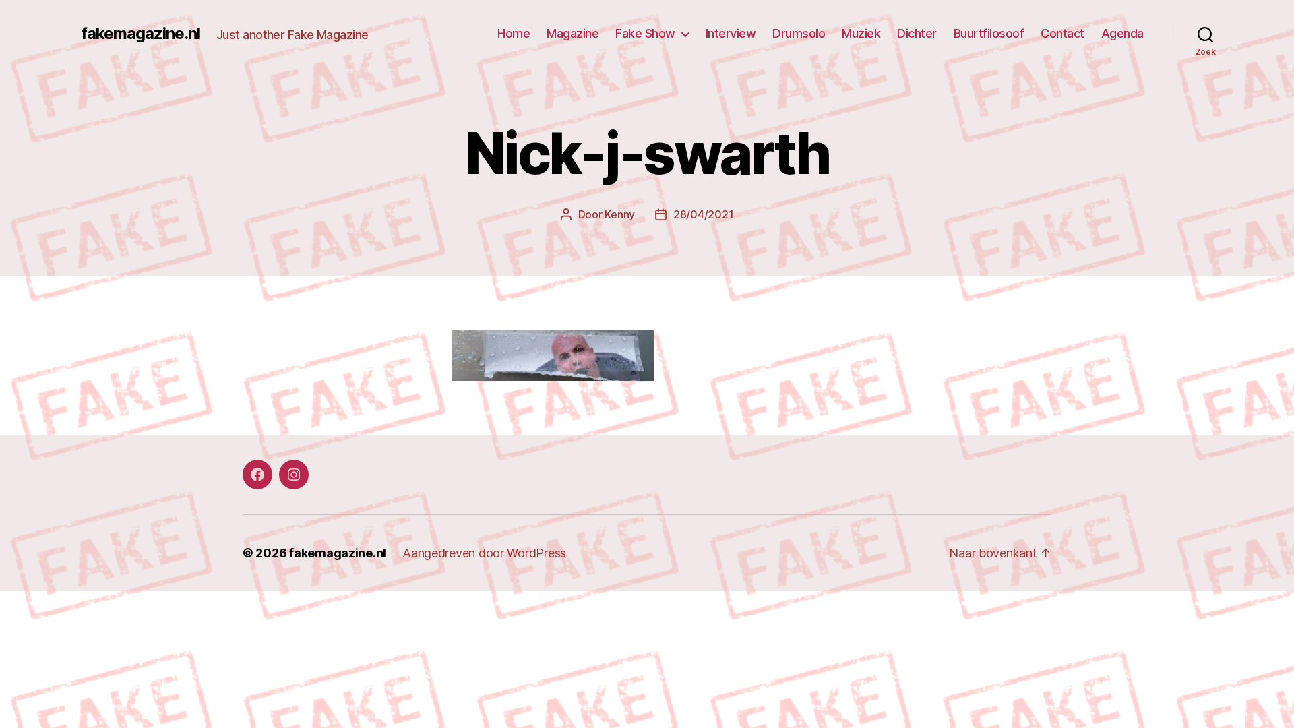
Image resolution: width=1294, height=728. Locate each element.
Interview (731, 33)
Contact (1062, 33)
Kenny (620, 214)
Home (513, 33)
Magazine (572, 33)
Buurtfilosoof (989, 33)
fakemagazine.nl (140, 34)
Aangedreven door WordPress (484, 553)
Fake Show (645, 33)
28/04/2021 (703, 214)
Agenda (1122, 33)
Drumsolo (798, 33)
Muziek (861, 33)
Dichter (917, 33)
